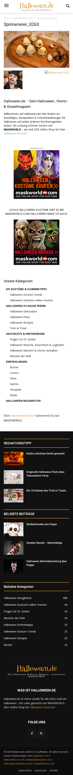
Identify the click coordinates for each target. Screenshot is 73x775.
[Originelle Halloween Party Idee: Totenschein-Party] (13, 477)
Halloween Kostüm (15, 133)
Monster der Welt (20, 356)
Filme (13, 378)
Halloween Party (20, 317)
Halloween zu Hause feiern (26, 306)
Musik (13, 395)
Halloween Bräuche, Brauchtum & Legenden (37, 345)
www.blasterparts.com (39, 759)
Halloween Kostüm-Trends (26, 294)
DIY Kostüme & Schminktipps (26, 289)
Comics (14, 373)
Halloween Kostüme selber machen (31, 300)
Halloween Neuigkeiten (23, 400)
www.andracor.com (14, 759)
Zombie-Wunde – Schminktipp (44, 542)
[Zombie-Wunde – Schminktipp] (13, 548)
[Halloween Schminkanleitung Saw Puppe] (13, 566)
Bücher (14, 367)
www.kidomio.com (45, 763)
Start (6, 18)
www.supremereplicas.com (18, 763)
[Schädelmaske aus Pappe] (13, 529)
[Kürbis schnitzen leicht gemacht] (13, 459)
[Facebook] (32, 733)
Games (14, 384)
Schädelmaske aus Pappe (41, 524)
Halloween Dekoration (23, 311)
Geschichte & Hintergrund (25, 333)
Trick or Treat (18, 328)
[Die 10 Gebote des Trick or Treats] (13, 496)
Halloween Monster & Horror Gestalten (34, 350)
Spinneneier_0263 (23, 18)
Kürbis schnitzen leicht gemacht (45, 453)
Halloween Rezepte (21, 322)
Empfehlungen (16, 361)
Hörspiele (15, 389)
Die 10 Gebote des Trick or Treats (46, 490)
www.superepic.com (38, 755)
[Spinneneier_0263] (36, 66)
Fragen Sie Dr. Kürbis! (23, 339)
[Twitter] (41, 733)
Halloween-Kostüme (42, 707)
